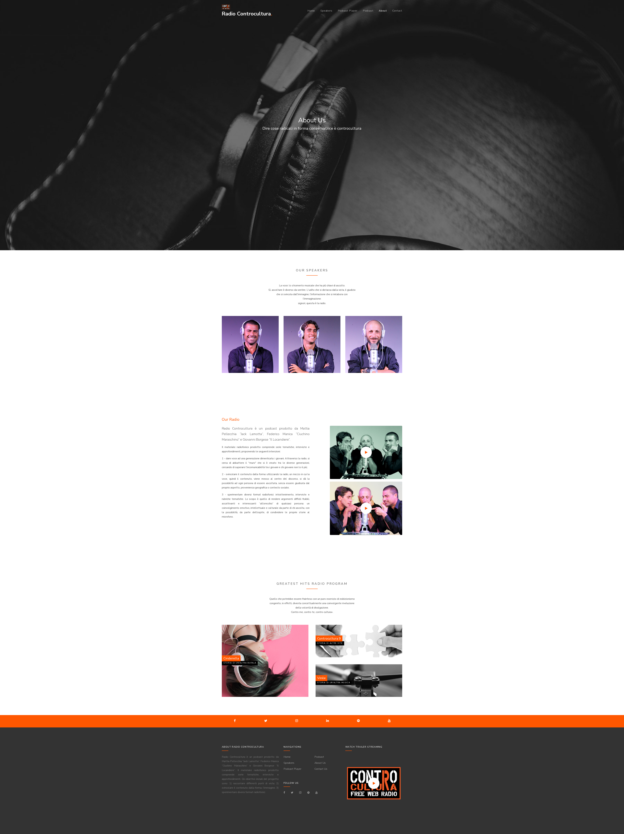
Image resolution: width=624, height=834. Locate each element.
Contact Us (320, 769)
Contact (397, 11)
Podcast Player (347, 11)
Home (311, 11)
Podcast (368, 11)
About (383, 11)
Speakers (326, 11)
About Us (320, 763)
